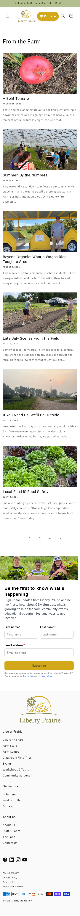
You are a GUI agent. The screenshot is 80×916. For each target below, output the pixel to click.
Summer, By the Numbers (25, 175)
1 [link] (20, 538)
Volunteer (9, 794)
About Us (9, 825)
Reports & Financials (13, 886)
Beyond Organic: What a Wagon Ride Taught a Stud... (35, 259)
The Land (9, 837)
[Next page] (60, 538)
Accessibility (9, 882)
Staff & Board (11, 831)
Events (7, 763)
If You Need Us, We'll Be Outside (31, 415)
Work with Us (11, 800)
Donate (8, 806)
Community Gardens (16, 775)
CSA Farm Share (13, 740)
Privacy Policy (10, 877)
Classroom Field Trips (17, 758)
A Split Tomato (16, 98)
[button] (7, 16)
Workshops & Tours (16, 769)
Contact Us (10, 843)
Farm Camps (11, 752)
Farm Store (10, 746)
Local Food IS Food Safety (25, 491)
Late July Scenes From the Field (31, 338)
